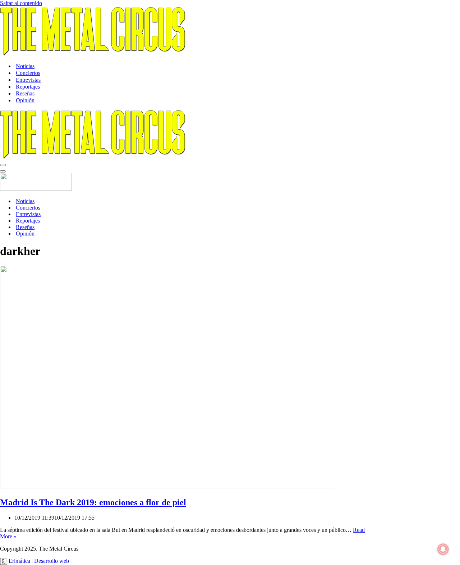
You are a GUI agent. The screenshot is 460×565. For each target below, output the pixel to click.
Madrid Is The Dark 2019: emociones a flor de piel (93, 502)
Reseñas (25, 93)
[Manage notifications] (443, 549)
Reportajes (28, 87)
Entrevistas (28, 80)
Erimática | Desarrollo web (38, 561)
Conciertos (28, 73)
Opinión (25, 100)
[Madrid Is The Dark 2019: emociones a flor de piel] (167, 487)
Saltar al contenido (21, 3)
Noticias (25, 66)
